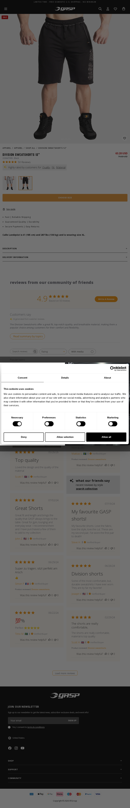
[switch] (49, 423)
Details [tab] (65, 377)
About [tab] (107, 377)
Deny (24, 437)
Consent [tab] (22, 377)
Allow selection (65, 437)
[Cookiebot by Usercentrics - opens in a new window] (112, 368)
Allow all (106, 437)
